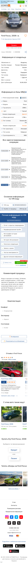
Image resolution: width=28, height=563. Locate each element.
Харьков (25, 9)
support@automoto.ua (14, 532)
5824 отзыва (12, 359)
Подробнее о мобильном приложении (14, 541)
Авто (9, 9)
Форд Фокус (18, 9)
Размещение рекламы (14, 508)
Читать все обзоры (13, 488)
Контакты (14, 505)
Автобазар (3, 9)
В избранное (15, 336)
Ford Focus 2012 (6, 379)
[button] (26, 5)
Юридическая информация (14, 511)
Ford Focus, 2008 (7, 424)
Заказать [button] (21, 1)
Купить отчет (22, 262)
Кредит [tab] (14, 450)
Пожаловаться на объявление (14, 341)
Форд (12, 9)
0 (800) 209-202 (14, 528)
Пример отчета (8, 262)
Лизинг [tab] (14, 458)
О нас (14, 502)
